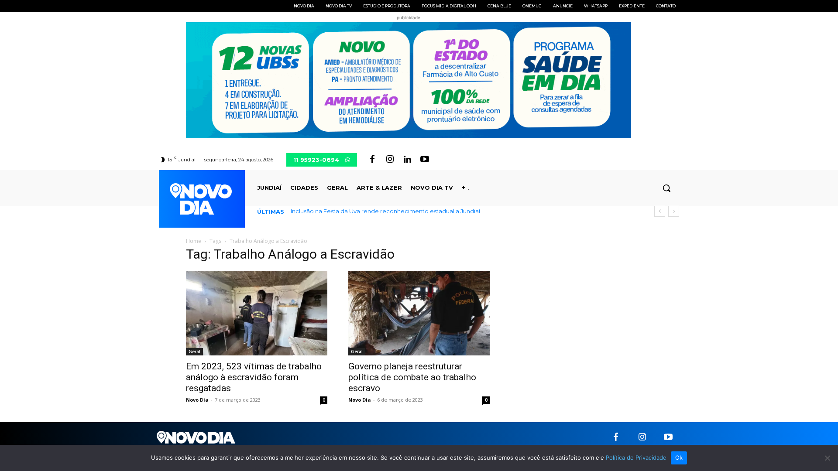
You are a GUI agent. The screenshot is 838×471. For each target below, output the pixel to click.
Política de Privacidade (636, 457)
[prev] (659, 211)
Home (193, 241)
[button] (666, 188)
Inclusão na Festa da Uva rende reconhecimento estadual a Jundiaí (385, 211)
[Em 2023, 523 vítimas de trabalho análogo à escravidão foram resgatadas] (256, 313)
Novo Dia (197, 399)
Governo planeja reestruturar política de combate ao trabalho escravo (412, 377)
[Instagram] (389, 159)
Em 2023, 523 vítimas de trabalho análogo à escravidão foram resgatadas (254, 377)
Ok (679, 457)
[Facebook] (372, 159)
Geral (194, 351)
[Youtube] (424, 159)
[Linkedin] (407, 159)
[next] (673, 211)
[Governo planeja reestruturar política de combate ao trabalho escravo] (419, 313)
